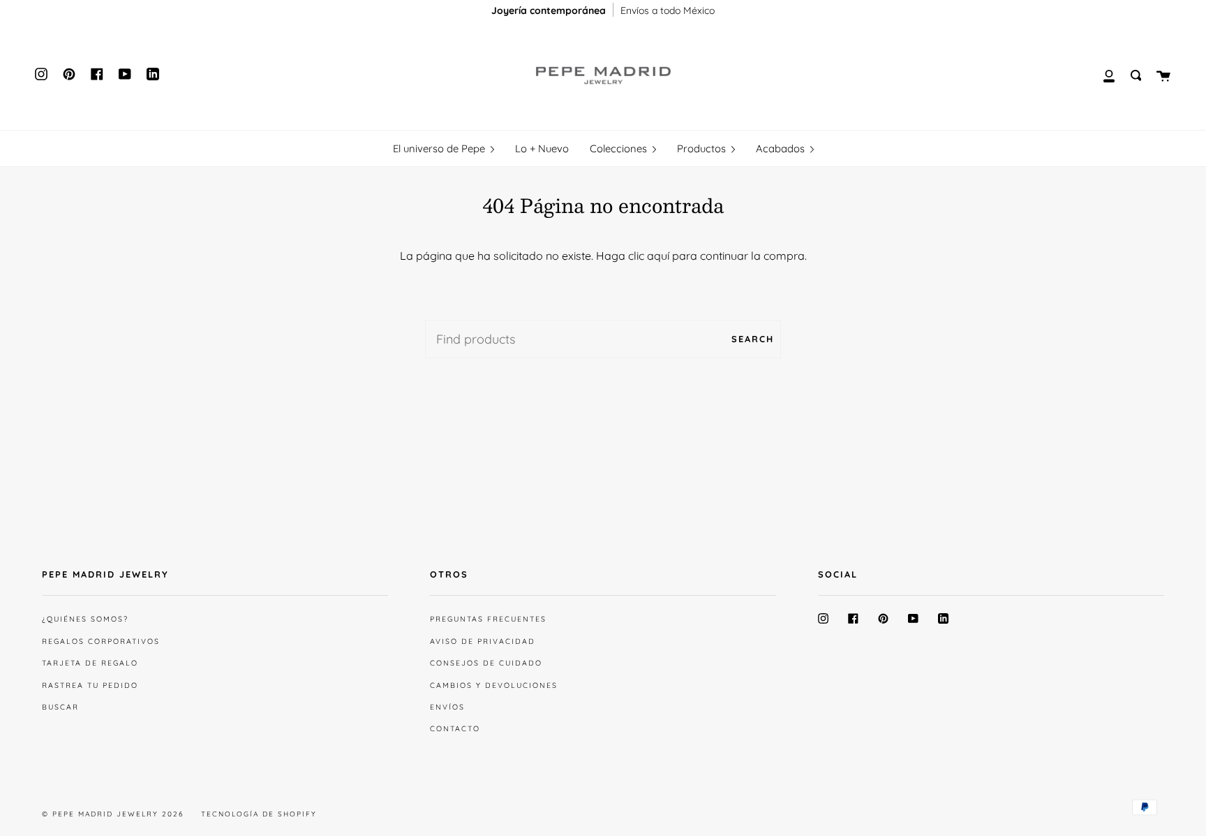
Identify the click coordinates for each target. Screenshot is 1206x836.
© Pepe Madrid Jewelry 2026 (113, 814)
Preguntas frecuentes (488, 619)
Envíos (447, 707)
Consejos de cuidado (486, 663)
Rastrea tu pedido (90, 685)
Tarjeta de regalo (90, 663)
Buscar (60, 707)
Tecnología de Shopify (259, 814)
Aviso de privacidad (482, 641)
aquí (658, 256)
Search (752, 338)
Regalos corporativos (101, 641)
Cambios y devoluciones (494, 685)
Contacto (455, 728)
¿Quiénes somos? (85, 619)
